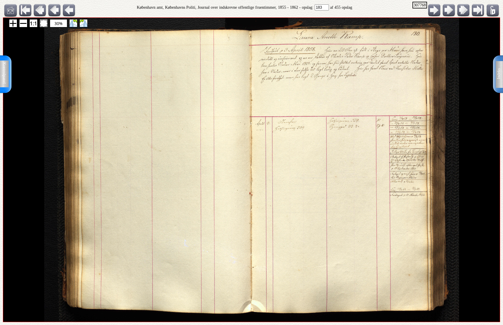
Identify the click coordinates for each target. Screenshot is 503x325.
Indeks (499, 73)
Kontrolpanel (4, 73)
